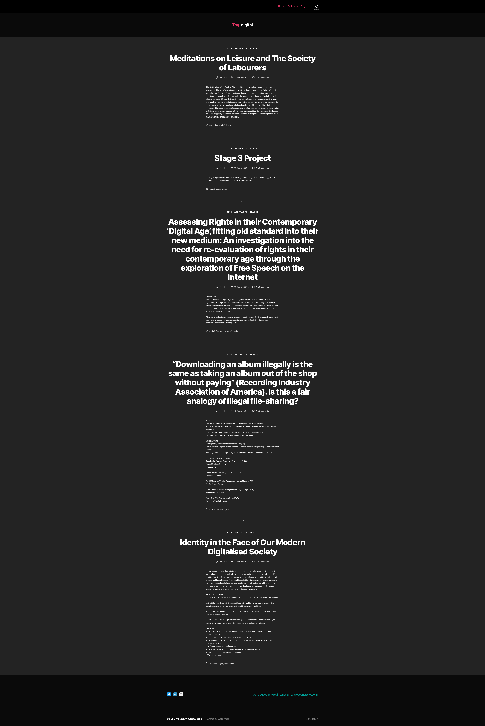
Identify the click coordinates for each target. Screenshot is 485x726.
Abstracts (240, 48)
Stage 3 (254, 48)
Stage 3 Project (242, 158)
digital (222, 125)
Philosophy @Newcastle (183, 6)
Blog (303, 6)
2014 (229, 354)
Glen (225, 77)
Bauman (213, 663)
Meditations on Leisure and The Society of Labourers (243, 62)
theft (228, 509)
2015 (229, 212)
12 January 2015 (241, 287)
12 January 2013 (241, 561)
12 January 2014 (241, 411)
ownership (220, 509)
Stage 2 (254, 354)
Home (281, 6)
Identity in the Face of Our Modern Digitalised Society (242, 546)
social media (221, 188)
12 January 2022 (241, 77)
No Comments (262, 77)
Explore (291, 6)
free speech (221, 331)
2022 (229, 48)
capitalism (213, 125)
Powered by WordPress (217, 719)
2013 (229, 532)
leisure (229, 125)
